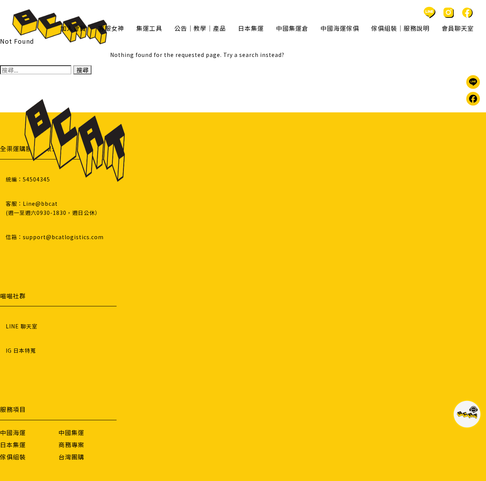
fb (467, 12)
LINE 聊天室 (22, 326)
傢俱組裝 (13, 456)
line (429, 12)
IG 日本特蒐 (21, 350)
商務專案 (71, 444)
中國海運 (13, 432)
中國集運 (71, 432)
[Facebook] (473, 98)
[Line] (473, 82)
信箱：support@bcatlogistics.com (55, 237)
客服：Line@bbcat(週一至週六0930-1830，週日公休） (53, 208)
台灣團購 (71, 456)
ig (448, 12)
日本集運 (13, 444)
